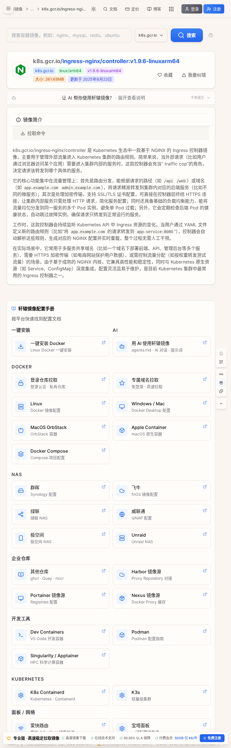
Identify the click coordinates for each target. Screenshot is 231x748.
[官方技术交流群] (221, 353)
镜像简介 (32, 120)
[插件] (221, 391)
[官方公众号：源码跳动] (221, 362)
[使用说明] (210, 35)
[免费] (221, 374)
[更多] (171, 9)
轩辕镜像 (15, 8)
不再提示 (197, 98)
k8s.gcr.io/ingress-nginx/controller (64, 8)
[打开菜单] (8, 8)
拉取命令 (36, 133)
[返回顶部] (221, 404)
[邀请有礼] (221, 383)
